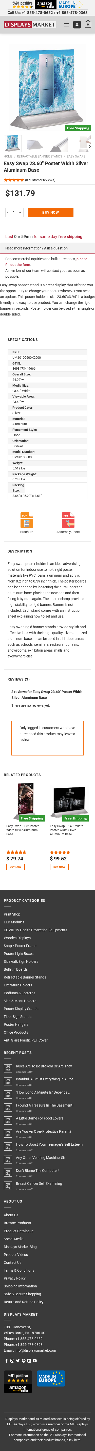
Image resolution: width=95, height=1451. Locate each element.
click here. (74, 1440)
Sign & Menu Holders (20, 1001)
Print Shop (12, 914)
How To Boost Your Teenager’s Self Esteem (49, 1144)
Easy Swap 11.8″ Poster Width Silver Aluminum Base (22, 830)
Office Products (16, 1032)
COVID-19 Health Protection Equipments (35, 930)
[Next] (83, 87)
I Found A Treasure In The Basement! (44, 1105)
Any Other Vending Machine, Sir (40, 1158)
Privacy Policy (15, 1278)
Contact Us (12, 1262)
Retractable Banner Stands (39, 156)
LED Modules (14, 922)
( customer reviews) (40, 180)
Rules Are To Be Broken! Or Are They (44, 1066)
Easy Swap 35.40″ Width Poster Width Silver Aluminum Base (66, 830)
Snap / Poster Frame (20, 946)
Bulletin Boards (16, 969)
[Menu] (66, 24)
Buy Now (50, 212)
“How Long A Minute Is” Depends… (43, 1092)
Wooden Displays (17, 938)
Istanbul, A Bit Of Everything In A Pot (44, 1079)
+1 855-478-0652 (37, 12)
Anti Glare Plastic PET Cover (26, 1040)
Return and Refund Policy (24, 1302)
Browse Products (17, 1223)
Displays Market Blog (20, 1247)
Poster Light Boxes (18, 954)
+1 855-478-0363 (72, 12)
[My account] (77, 24)
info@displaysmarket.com (35, 1350)
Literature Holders (18, 985)
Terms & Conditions (19, 1270)
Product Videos (16, 1255)
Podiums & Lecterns (19, 993)
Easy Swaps (76, 156)
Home (8, 156)
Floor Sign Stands (17, 1017)
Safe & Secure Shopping (22, 1294)
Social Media (14, 1239)
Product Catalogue (18, 1231)
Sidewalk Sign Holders (21, 961)
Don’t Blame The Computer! (37, 1171)
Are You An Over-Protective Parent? (43, 1131)
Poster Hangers (16, 1024)
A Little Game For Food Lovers (39, 1118)
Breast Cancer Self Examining (39, 1183)
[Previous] (11, 87)
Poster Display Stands (21, 1009)
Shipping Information (20, 1286)
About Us (11, 1215)
